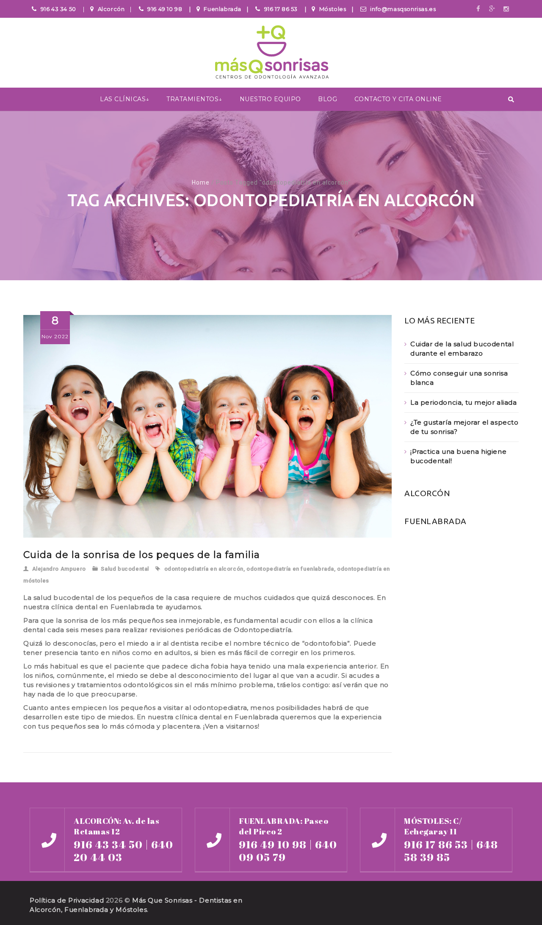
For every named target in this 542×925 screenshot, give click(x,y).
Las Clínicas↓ (124, 99)
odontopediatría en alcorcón (203, 569)
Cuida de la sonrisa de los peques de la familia (141, 555)
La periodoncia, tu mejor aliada (463, 402)
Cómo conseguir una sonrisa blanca (459, 378)
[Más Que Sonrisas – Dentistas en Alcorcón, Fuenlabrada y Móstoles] (271, 53)
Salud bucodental (125, 569)
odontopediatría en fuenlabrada (290, 569)
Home (201, 182)
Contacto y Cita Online (398, 99)
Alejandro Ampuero (59, 569)
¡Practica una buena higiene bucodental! (458, 456)
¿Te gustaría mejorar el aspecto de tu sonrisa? (464, 427)
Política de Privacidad (67, 900)
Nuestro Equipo (270, 99)
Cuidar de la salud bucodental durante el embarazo (462, 348)
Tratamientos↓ (194, 99)
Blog (327, 99)
